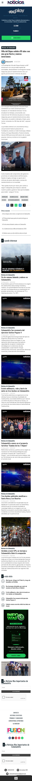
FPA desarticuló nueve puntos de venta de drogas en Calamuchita (15, 219)
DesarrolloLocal (14, 197)
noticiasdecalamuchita (13, 200)
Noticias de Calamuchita (8, 48)
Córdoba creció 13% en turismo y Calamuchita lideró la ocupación (14, 551)
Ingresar (17, 724)
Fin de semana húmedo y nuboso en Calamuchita (14, 224)
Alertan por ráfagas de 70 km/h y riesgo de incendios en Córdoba (18, 581)
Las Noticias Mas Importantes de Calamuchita (14, 682)
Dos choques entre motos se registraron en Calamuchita (16, 214)
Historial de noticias (16, 715)
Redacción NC (9, 62)
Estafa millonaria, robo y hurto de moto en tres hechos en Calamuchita (15, 389)
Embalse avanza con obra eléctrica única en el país (15, 233)
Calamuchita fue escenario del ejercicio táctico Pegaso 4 (13, 331)
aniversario (5, 197)
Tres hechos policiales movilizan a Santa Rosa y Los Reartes (14, 497)
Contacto (16, 713)
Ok (16, 778)
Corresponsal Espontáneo (16, 721)
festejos (4, 200)
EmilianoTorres (24, 197)
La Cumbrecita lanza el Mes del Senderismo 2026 (14, 229)
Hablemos (17, 38)
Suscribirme (16, 691)
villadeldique (25, 200)
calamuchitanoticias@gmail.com (17, 774)
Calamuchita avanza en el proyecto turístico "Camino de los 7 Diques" (14, 444)
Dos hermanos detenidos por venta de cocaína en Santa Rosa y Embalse (16, 587)
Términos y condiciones (16, 718)
